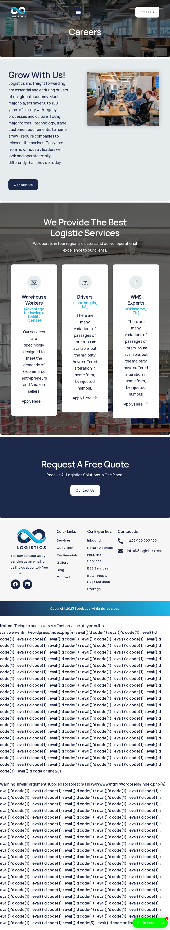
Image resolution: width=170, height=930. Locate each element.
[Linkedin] (27, 584)
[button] (78, 12)
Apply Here (31, 401)
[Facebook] (15, 584)
